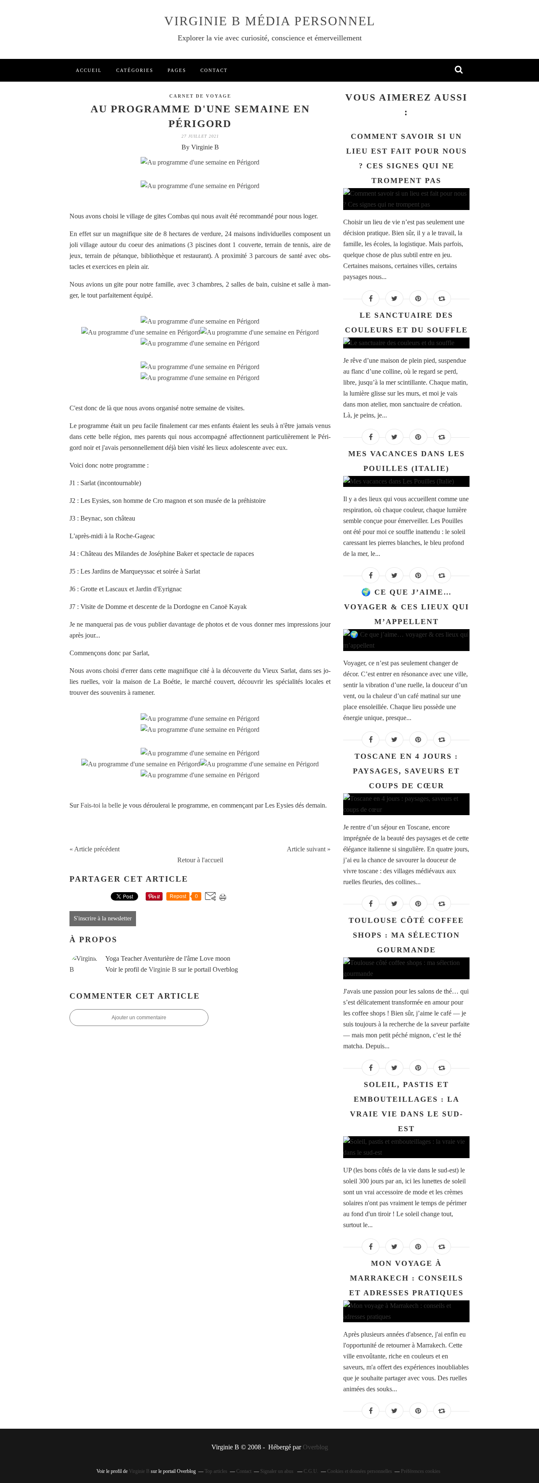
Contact (214, 70)
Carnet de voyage (200, 95)
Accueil (89, 70)
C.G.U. (311, 1471)
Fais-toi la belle (100, 805)
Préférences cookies (420, 1471)
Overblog (315, 1447)
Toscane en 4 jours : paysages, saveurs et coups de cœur (406, 771)
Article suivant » (309, 849)
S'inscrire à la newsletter (103, 918)
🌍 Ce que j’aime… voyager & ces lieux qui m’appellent (406, 607)
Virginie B (162, 969)
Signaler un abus (277, 1471)
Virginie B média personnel (269, 21)
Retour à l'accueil (200, 860)
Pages (177, 70)
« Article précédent (94, 849)
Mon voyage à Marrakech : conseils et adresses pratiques (406, 1278)
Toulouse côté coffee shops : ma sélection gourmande (406, 935)
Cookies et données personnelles (359, 1471)
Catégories (134, 70)
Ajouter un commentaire (139, 1018)
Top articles (216, 1471)
